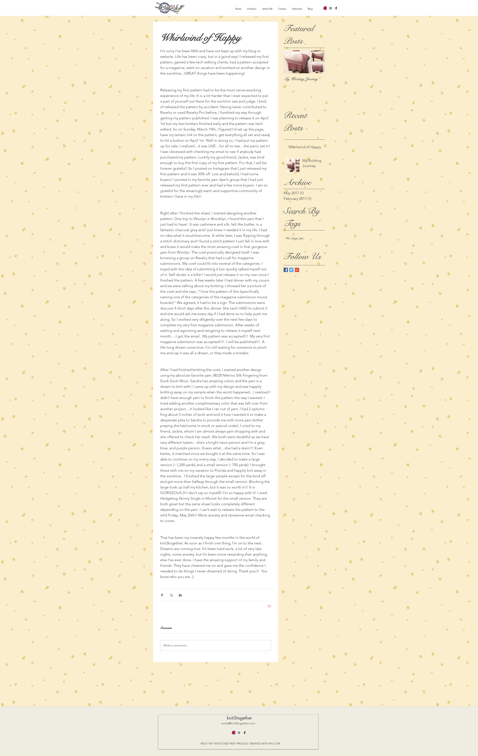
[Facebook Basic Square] (286, 270)
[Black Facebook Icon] (336, 8)
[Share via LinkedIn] (180, 595)
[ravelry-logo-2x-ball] (325, 8)
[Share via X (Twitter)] (171, 595)
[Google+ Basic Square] (297, 270)
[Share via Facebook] (162, 595)
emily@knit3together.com (238, 723)
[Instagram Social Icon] (330, 8)
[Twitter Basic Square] (291, 270)
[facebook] (244, 733)
